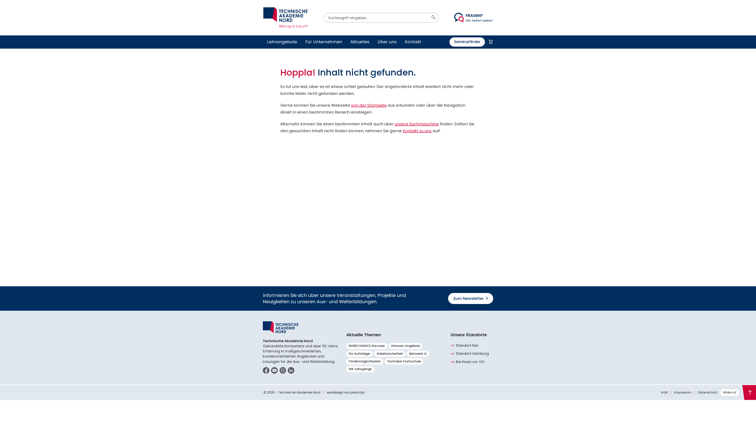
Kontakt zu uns (417, 131)
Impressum (682, 392)
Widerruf (729, 392)
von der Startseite (369, 105)
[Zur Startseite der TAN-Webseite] (285, 18)
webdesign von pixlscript (346, 392)
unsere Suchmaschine (417, 124)
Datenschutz (708, 392)
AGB (664, 392)
